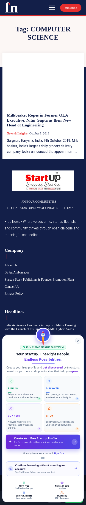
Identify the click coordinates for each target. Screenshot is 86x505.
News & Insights (17, 133)
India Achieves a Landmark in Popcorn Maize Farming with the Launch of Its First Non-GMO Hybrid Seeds (40, 327)
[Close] (78, 341)
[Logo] (11, 7)
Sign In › (59, 453)
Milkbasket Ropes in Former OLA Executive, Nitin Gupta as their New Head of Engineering (39, 120)
